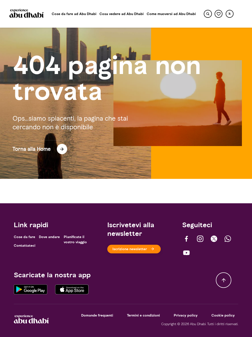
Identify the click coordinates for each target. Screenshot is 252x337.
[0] (219, 14)
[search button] (208, 14)
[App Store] (72, 289)
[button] (230, 14)
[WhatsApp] (227, 238)
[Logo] (26, 13)
